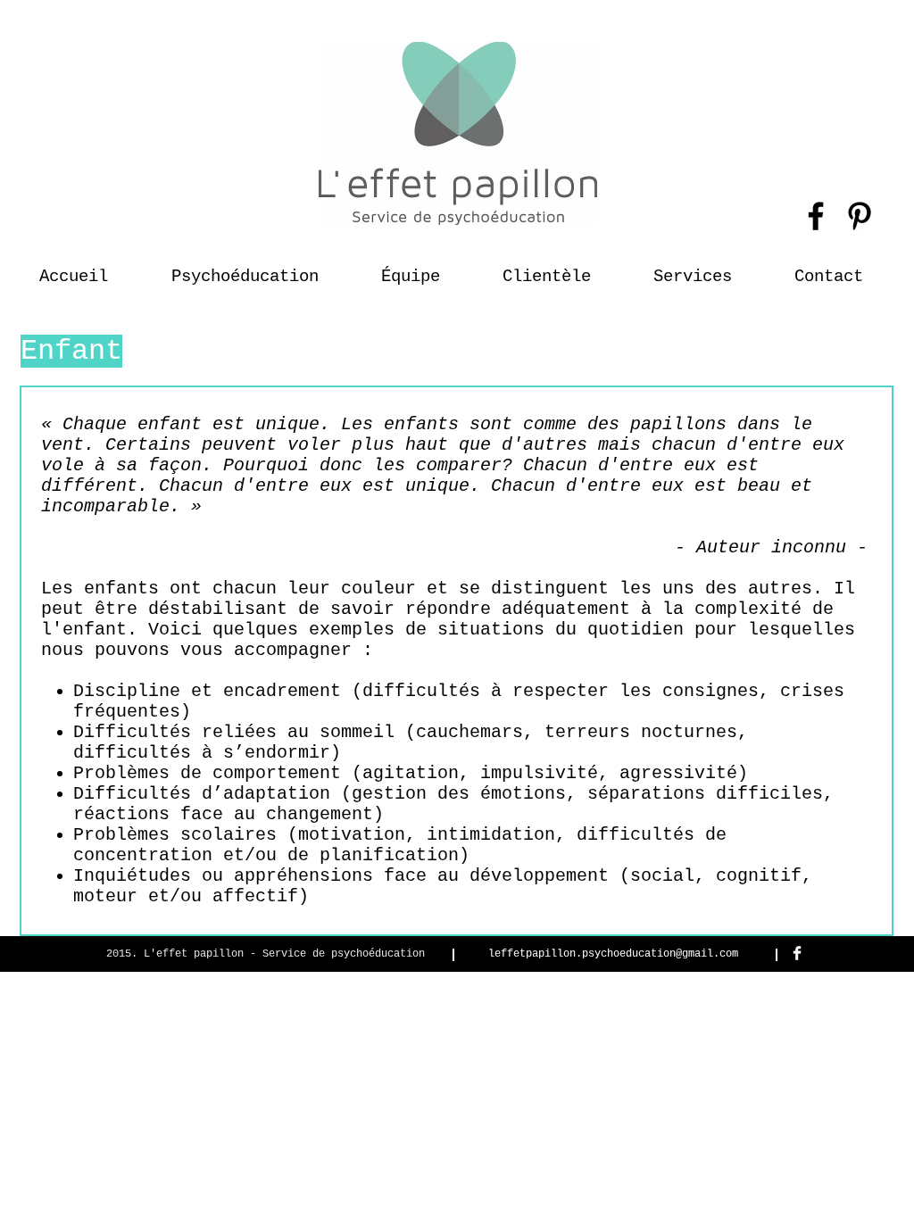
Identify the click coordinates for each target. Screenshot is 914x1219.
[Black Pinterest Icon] (859, 216)
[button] (546, 269)
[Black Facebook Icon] (816, 216)
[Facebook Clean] (797, 953)
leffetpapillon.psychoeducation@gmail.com (613, 954)
